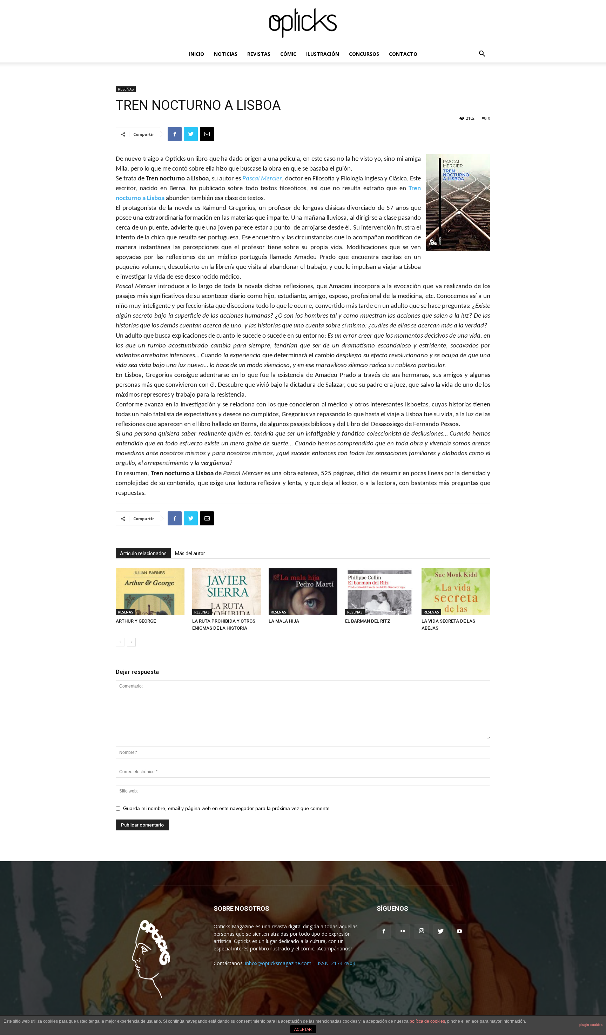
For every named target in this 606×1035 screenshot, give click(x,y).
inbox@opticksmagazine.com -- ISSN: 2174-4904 (300, 963)
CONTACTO (403, 54)
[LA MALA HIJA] (303, 591)
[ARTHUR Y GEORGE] (150, 591)
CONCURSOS (364, 54)
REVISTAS (258, 54)
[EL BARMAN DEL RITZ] (379, 591)
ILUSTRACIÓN (322, 54)
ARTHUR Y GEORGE (136, 621)
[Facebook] (384, 931)
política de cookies (427, 1021)
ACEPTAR (303, 1029)
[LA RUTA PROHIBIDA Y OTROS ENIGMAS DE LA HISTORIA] (226, 591)
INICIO (196, 54)
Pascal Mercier (262, 178)
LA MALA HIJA (284, 621)
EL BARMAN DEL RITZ (367, 621)
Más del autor (190, 553)
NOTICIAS (225, 54)
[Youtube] (459, 931)
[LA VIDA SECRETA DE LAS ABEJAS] (456, 591)
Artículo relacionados (143, 553)
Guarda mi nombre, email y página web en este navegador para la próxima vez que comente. (227, 808)
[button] (481, 54)
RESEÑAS (126, 89)
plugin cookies (590, 1025)
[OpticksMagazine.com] (303, 23)
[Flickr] (403, 931)
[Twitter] (440, 931)
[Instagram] (422, 931)
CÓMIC (288, 54)
